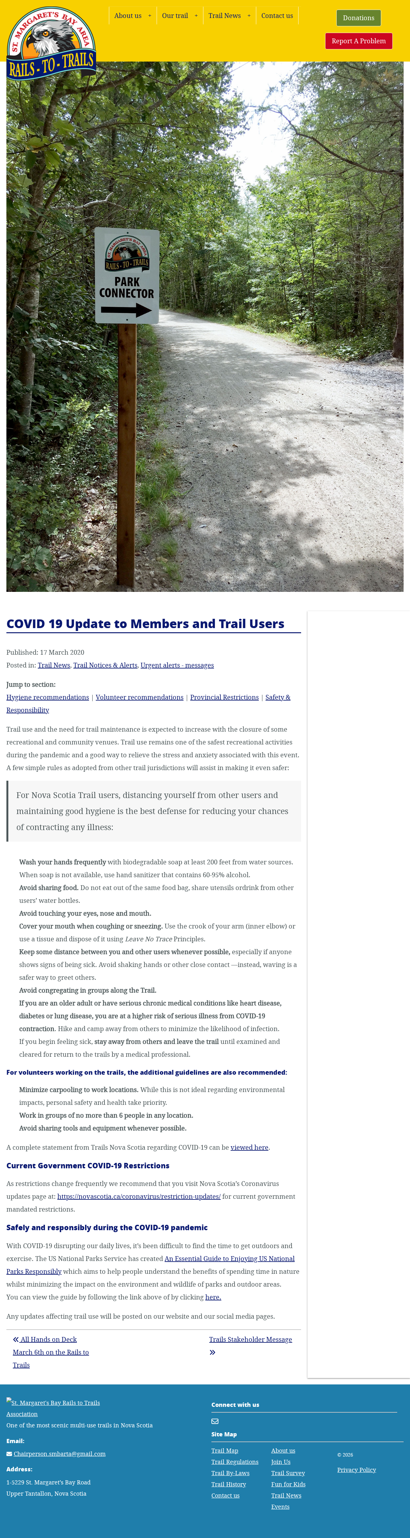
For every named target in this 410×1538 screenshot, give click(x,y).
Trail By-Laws (230, 1473)
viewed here (249, 1147)
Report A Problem (359, 41)
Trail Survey (288, 1473)
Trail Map (224, 1450)
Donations (358, 17)
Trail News (225, 15)
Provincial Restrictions (224, 697)
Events (280, 1506)
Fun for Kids (288, 1484)
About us (128, 15)
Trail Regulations (234, 1462)
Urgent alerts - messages (177, 665)
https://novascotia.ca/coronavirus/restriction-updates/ (139, 1196)
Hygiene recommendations (47, 697)
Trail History (228, 1484)
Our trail (175, 15)
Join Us (281, 1462)
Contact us (277, 15)
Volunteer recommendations (140, 697)
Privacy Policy (356, 1470)
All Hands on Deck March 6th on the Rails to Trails (51, 1352)
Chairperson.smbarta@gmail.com (60, 1454)
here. (213, 1297)
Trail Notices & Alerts (105, 665)
